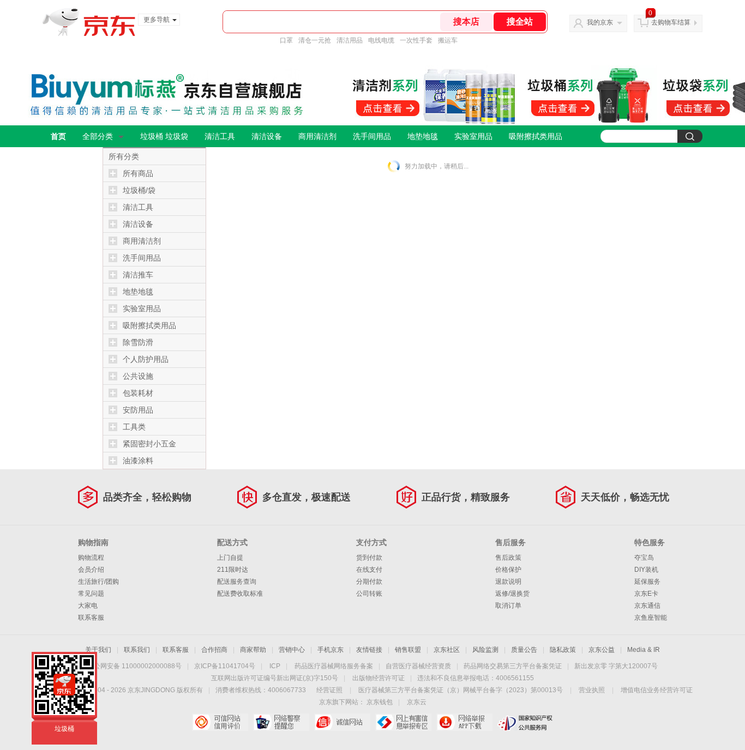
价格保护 (508, 569)
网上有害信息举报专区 (403, 722)
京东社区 (447, 650)
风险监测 (485, 650)
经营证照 (329, 690)
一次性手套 (416, 40)
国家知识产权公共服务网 (525, 722)
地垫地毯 (422, 136)
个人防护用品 (146, 359)
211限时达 (232, 569)
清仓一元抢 (314, 40)
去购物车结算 (670, 22)
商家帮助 (253, 650)
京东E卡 (646, 593)
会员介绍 (91, 569)
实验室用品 (473, 136)
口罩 (286, 40)
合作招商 (214, 650)
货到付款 (369, 557)
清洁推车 (138, 274)
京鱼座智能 (650, 617)
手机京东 (330, 650)
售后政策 (508, 557)
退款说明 (508, 581)
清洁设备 (266, 136)
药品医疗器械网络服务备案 (334, 666)
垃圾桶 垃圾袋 (164, 136)
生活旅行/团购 (98, 581)
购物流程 (91, 557)
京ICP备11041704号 (224, 666)
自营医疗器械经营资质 (418, 666)
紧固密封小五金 (149, 443)
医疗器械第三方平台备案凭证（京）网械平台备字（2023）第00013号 (460, 690)
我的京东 (600, 22)
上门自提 (230, 557)
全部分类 (97, 136)
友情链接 (369, 650)
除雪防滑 (138, 342)
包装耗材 (138, 393)
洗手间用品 (372, 136)
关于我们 (98, 650)
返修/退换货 (512, 593)
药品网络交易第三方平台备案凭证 (513, 666)
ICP (274, 666)
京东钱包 (380, 702)
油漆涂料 (138, 460)
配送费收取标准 (240, 593)
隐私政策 (563, 650)
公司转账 (369, 593)
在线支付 (369, 569)
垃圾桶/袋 (139, 190)
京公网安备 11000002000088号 (134, 666)
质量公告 (524, 650)
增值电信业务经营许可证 (657, 690)
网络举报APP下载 (464, 722)
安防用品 (138, 410)
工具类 (134, 426)
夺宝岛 (644, 557)
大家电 (88, 605)
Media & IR (643, 650)
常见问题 (91, 593)
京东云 (416, 702)
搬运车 (448, 40)
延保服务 (647, 581)
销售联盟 (408, 650)
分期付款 (369, 581)
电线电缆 (381, 40)
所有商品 (138, 173)
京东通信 (647, 605)
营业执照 (592, 690)
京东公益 (601, 650)
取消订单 (508, 605)
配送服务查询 (236, 581)
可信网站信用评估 (220, 722)
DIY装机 (646, 569)
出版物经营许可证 (378, 678)
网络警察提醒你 (281, 722)
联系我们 (137, 650)
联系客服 (91, 617)
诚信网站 (342, 722)
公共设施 (138, 376)
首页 (58, 136)
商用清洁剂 (317, 136)
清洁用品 (350, 40)
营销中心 (292, 650)
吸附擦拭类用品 (535, 136)
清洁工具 (220, 136)
